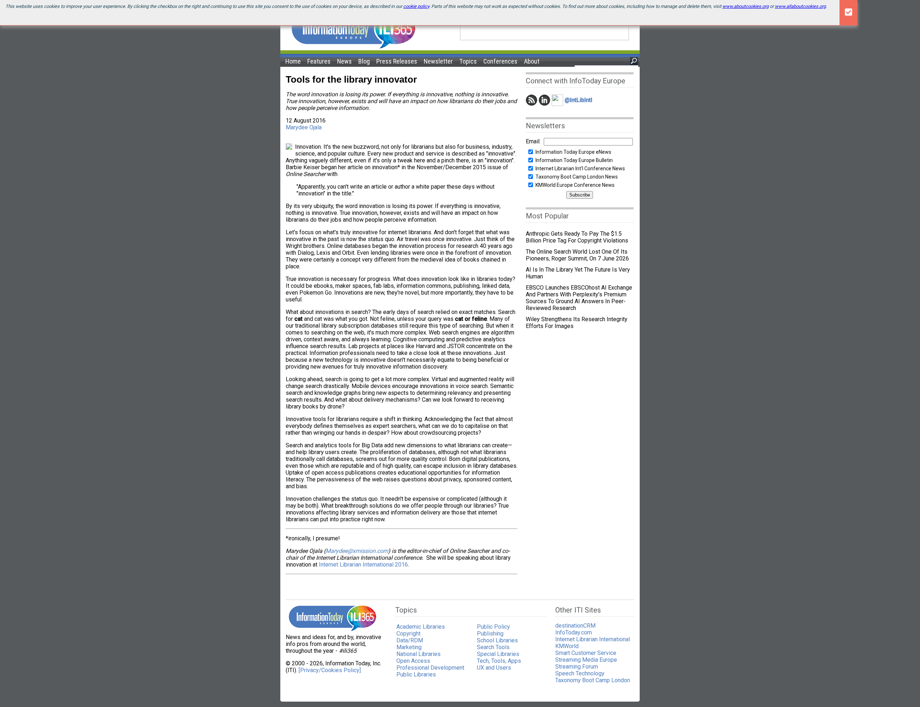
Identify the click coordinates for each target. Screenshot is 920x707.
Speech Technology (579, 673)
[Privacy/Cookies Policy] (330, 670)
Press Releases (396, 61)
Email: (533, 141)
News (344, 61)
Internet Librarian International (592, 639)
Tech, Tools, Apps (499, 660)
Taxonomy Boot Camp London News (576, 177)
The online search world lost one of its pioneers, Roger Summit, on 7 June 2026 (577, 255)
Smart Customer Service (585, 653)
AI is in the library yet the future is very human (578, 273)
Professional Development (430, 667)
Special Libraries (498, 654)
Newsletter (438, 61)
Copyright (408, 633)
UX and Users (494, 667)
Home (293, 61)
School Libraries (497, 640)
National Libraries (418, 654)
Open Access (413, 660)
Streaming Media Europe (586, 659)
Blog (364, 61)
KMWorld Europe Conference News (575, 185)
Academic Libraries (420, 626)
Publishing (490, 633)
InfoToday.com (573, 632)
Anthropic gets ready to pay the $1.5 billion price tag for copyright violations (577, 237)
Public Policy (493, 626)
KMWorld (567, 646)
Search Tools (493, 647)
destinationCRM (575, 625)
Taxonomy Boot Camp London (592, 680)
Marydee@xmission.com (357, 550)
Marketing (409, 647)
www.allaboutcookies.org (800, 6)
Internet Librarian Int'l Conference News (580, 168)
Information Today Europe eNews (573, 152)
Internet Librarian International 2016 (363, 564)
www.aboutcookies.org (745, 6)
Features (319, 61)
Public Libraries (416, 674)
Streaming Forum (576, 666)
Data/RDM (409, 640)
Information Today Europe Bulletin (574, 160)
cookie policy (416, 6)
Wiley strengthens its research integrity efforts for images (576, 322)
